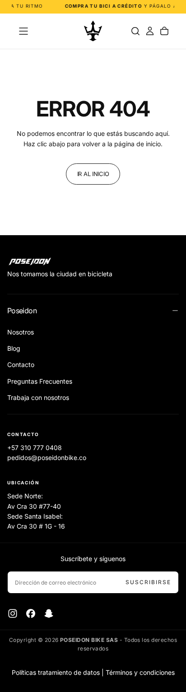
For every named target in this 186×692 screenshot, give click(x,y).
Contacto (20, 364)
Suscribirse (148, 582)
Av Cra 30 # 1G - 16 (36, 526)
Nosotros (20, 332)
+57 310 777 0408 (34, 447)
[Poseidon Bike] (29, 262)
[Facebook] (30, 613)
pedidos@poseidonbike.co (46, 457)
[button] (23, 31)
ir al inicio (93, 173)
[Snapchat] (48, 613)
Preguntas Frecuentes (39, 381)
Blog (13, 348)
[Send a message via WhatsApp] (169, 611)
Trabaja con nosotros (38, 397)
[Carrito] (164, 31)
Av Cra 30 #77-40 (34, 506)
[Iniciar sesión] (149, 31)
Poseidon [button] (22, 310)
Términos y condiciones (140, 672)
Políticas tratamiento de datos (56, 672)
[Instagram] (12, 613)
